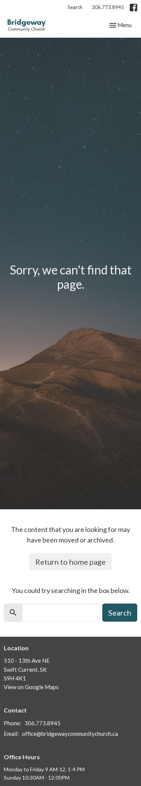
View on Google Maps (31, 686)
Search (75, 7)
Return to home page (70, 561)
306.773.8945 (108, 7)
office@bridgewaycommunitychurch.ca (70, 733)
